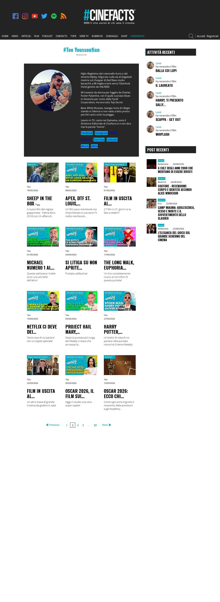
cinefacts (61, 36)
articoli (26, 36)
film (36, 36)
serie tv (83, 36)
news (15, 36)
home (5, 36)
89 (95, 425)
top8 (73, 36)
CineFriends (137, 36)
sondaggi (112, 36)
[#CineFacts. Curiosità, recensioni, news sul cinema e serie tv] (109, 24)
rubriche (97, 36)
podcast (47, 36)
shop (124, 36)
